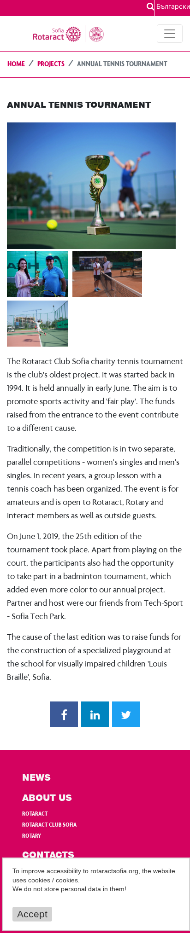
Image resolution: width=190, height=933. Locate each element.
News (36, 778)
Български (173, 6)
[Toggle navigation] (170, 33)
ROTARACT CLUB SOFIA (49, 825)
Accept (32, 914)
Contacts (48, 856)
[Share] (64, 714)
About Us (47, 798)
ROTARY (31, 836)
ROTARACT (35, 814)
